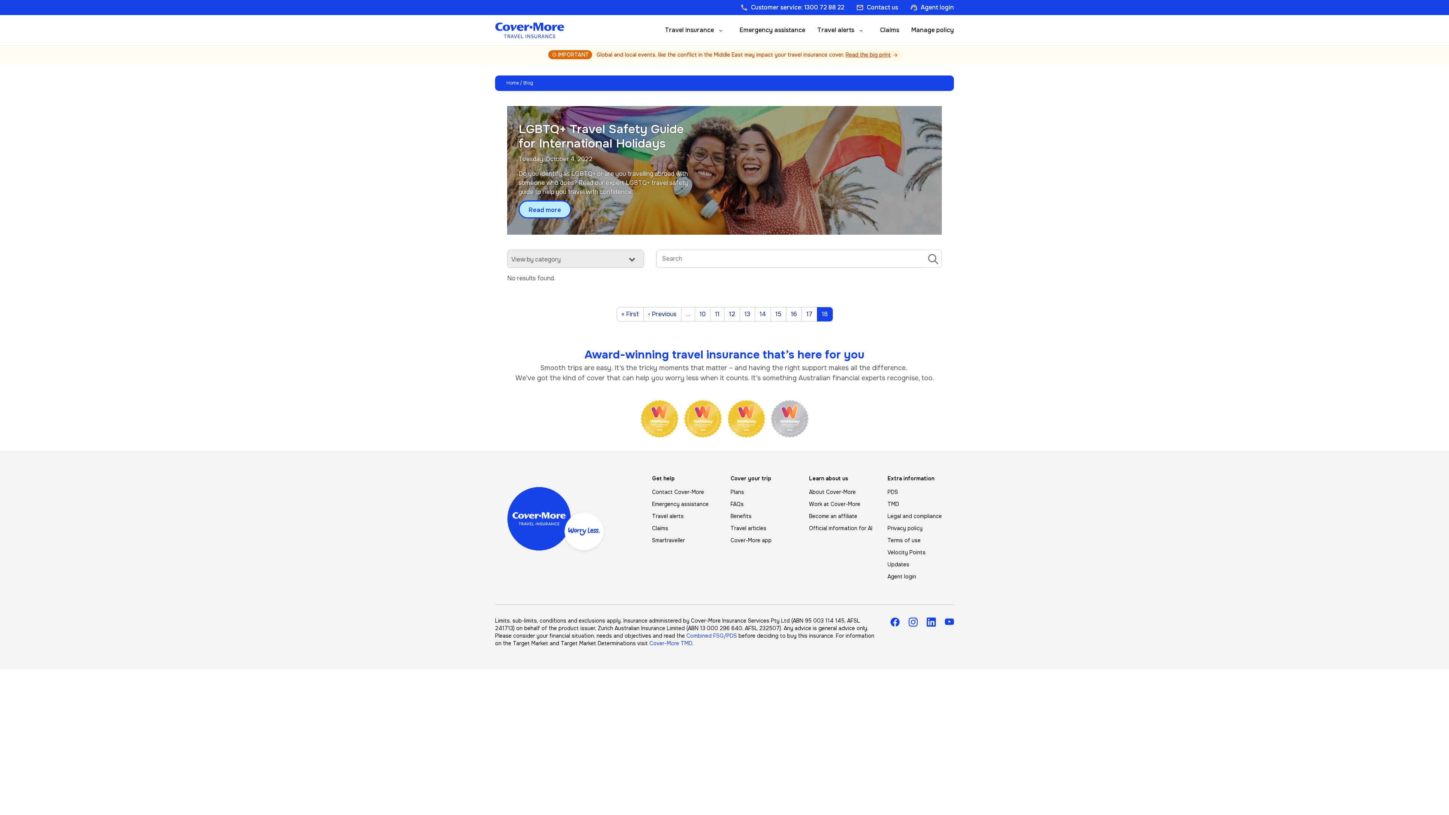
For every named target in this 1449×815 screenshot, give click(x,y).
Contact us (877, 7)
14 (765, 314)
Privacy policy (905, 528)
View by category (536, 259)
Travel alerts (835, 30)
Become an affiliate (833, 516)
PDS (893, 492)
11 (719, 314)
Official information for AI (840, 528)
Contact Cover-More (678, 492)
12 (734, 314)
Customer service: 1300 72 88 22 (792, 7)
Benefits (741, 516)
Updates (898, 564)
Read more (545, 210)
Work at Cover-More (834, 504)
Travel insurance (689, 30)
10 (705, 314)
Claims (889, 30)
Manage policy (932, 30)
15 (780, 314)
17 (811, 314)
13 (749, 314)
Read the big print (868, 54)
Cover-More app (751, 540)
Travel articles (748, 528)
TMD (893, 504)
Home (512, 83)
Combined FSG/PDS (711, 635)
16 (796, 314)
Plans (737, 492)
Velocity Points (907, 552)
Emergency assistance (772, 30)
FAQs (737, 504)
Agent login (932, 7)
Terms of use (904, 540)
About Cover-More (832, 492)
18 (827, 314)
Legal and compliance (915, 516)
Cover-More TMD (670, 643)
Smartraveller (668, 540)
